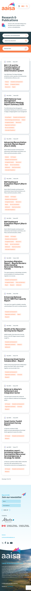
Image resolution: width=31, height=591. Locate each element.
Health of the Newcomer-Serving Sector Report (15, 330)
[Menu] (19, 6)
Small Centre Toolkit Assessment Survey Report (13, 423)
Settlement (7, 167)
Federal (6, 84)
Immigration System (14, 84)
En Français (13, 157)
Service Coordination (9, 127)
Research (12, 285)
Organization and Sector (10, 125)
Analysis (7, 81)
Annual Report (8, 117)
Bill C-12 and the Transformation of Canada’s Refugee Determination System (14, 68)
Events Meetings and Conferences (12, 119)
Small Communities (16, 167)
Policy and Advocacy (20, 282)
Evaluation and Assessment (16, 81)
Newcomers (7, 87)
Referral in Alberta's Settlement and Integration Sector (13, 391)
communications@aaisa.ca (8, 537)
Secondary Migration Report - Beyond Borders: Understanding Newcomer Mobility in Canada (15, 265)
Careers (4, 535)
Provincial (20, 374)
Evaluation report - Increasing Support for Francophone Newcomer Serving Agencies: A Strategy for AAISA (15, 454)
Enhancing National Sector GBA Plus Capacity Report (15, 299)
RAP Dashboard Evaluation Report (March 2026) (15, 184)
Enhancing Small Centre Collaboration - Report (14, 360)
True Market (10, 586)
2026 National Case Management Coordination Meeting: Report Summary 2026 (14, 102)
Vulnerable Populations (10, 130)
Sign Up (6, 510)
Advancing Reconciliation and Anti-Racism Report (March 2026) (15, 144)
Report (13, 87)
